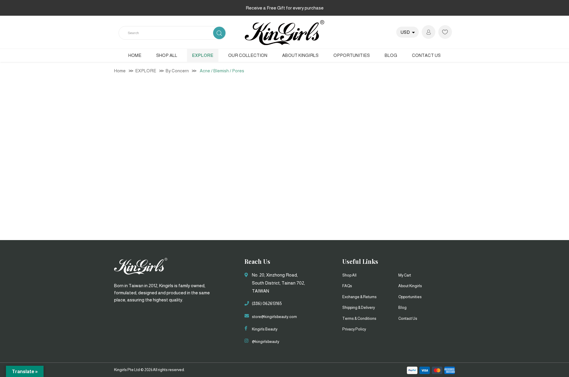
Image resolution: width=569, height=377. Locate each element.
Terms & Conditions (359, 318)
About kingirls (300, 55)
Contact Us (426, 55)
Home (134, 55)
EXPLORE (202, 55)
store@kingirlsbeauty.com (274, 316)
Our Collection (247, 55)
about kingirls (410, 286)
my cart (404, 275)
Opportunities (410, 297)
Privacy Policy (354, 329)
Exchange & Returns (359, 297)
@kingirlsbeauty (265, 341)
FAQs (347, 286)
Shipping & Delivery (358, 307)
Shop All (166, 55)
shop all (349, 275)
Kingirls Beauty (264, 329)
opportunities (351, 55)
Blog (391, 55)
